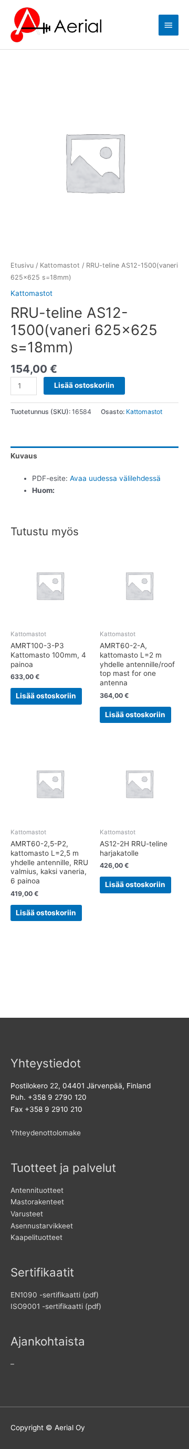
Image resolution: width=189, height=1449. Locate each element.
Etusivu (22, 265)
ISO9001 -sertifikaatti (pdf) (55, 1306)
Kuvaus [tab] (23, 456)
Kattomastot (60, 265)
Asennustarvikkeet (41, 1226)
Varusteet (26, 1214)
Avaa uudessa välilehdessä (115, 478)
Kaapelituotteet (36, 1237)
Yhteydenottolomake (45, 1133)
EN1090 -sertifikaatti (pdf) (54, 1295)
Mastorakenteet (37, 1202)
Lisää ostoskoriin (84, 385)
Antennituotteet (37, 1190)
